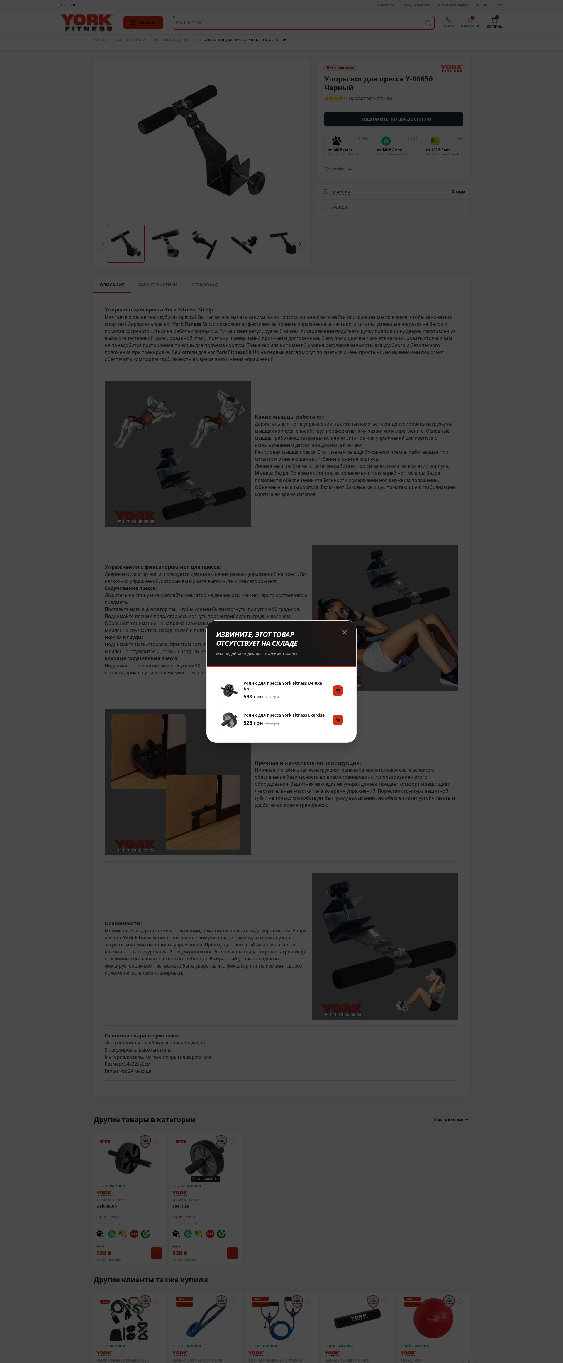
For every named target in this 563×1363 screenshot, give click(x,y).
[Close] (344, 632)
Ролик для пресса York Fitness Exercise (284, 715)
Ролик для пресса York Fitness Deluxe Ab (282, 686)
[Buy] (338, 690)
